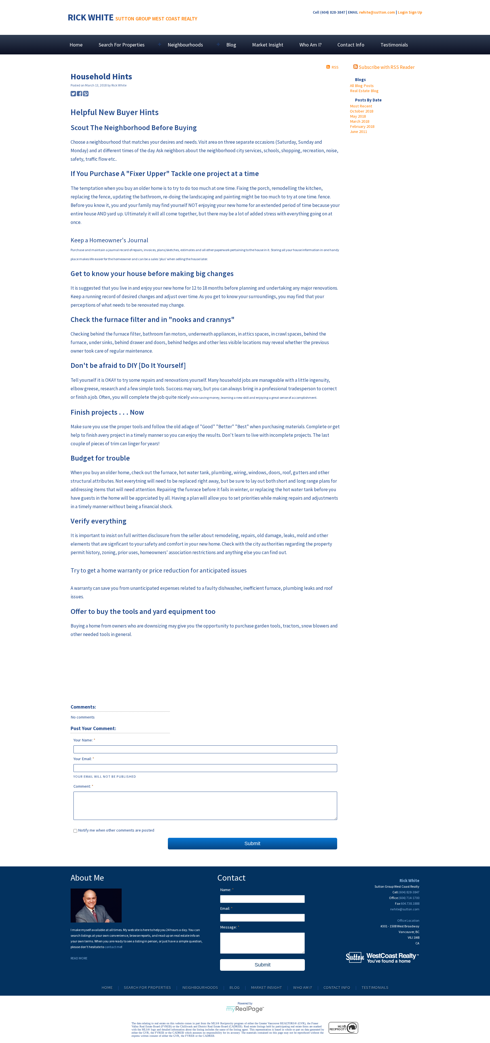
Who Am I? (310, 44)
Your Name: (83, 740)
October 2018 (361, 111)
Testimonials (394, 44)
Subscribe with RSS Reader (386, 67)
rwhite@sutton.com (377, 12)
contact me (113, 947)
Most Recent (361, 106)
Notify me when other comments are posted (115, 830)
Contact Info (350, 44)
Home (76, 44)
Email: (225, 908)
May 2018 (358, 116)
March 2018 (359, 121)
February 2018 (362, 126)
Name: (226, 889)
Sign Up (415, 12)
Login (403, 12)
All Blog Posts (362, 85)
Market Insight (267, 44)
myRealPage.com (245, 1009)
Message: (229, 927)
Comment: (82, 786)
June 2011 (358, 131)
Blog (231, 44)
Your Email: (82, 758)
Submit (252, 843)
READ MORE (79, 958)
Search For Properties (147, 987)
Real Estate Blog (364, 90)
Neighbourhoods (200, 987)
